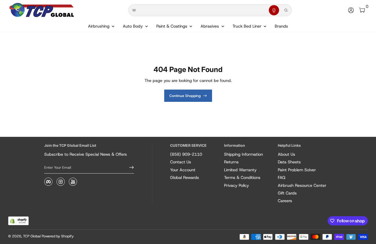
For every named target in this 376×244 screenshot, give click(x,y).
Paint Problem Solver (297, 170)
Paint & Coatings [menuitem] (171, 26)
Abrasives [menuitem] (210, 26)
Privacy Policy (236, 185)
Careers (285, 200)
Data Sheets (289, 162)
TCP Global (32, 236)
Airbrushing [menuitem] (98, 26)
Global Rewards (184, 177)
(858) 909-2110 (186, 154)
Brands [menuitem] (281, 26)
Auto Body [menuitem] (133, 26)
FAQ (281, 177)
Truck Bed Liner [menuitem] (247, 26)
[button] (274, 10)
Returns (231, 162)
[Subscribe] (129, 167)
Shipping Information (243, 154)
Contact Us (180, 162)
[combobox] (197, 10)
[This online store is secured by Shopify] (18, 220)
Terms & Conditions (242, 177)
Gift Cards (287, 193)
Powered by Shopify (58, 236)
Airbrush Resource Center (302, 185)
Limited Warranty (240, 170)
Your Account (182, 170)
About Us (286, 154)
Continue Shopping (185, 95)
